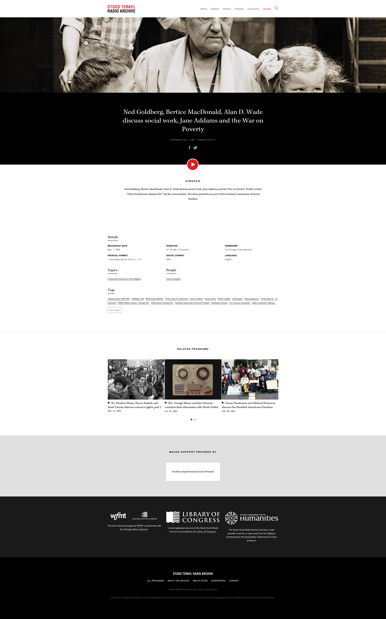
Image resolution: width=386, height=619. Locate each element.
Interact (227, 8)
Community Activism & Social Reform (124, 279)
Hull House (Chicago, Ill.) (162, 303)
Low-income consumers (239, 303)
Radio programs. (252, 299)
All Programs (155, 580)
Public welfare (224, 299)
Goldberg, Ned (138, 299)
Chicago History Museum (136, 529)
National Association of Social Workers (192, 303)
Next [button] (272, 379)
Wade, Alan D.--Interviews (176, 299)
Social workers (196, 299)
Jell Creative (211, 589)
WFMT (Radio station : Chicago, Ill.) (133, 303)
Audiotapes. (237, 299)
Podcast (239, 8)
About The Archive (178, 580)
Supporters (218, 580)
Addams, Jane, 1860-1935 (119, 299)
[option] (136, 387)
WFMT (140, 525)
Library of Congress (206, 531)
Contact (234, 580)
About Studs (200, 580)
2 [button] (199, 419)
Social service (210, 299)
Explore (215, 8)
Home (203, 8)
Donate (267, 8)
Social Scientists (173, 279)
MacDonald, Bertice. (155, 299)
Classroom (253, 8)
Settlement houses (219, 303)
